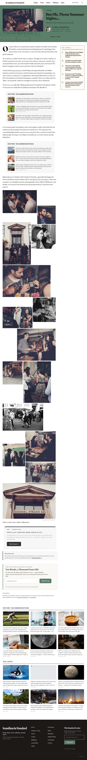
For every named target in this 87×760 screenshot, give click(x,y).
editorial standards (22, 597)
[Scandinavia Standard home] (15, 2)
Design (36, 3)
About (49, 730)
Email (58, 36)
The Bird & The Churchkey (39, 179)
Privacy (81, 756)
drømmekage (16, 70)
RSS (74, 748)
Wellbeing (55, 3)
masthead (33, 597)
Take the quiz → (14, 544)
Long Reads (34, 743)
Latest (62, 3)
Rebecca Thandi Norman (61, 27)
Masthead (50, 734)
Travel (42, 3)
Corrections (51, 740)
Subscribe (75, 2)
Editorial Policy (52, 737)
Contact (50, 743)
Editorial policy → (37, 558)
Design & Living (35, 730)
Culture (48, 3)
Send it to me (45, 581)
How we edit (68, 31)
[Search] (82, 2)
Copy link (52, 36)
